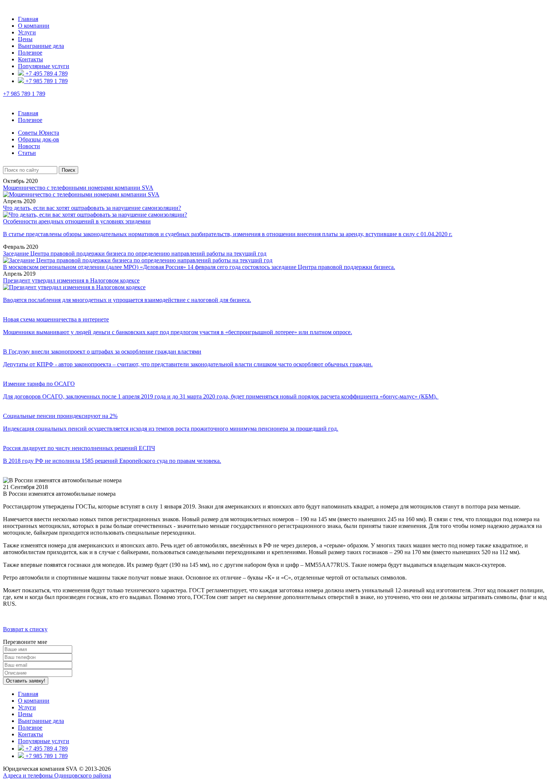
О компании (33, 25)
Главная (28, 19)
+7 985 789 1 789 (46, 81)
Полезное (30, 52)
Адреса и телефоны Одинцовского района (57, 775)
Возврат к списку (25, 629)
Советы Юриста (38, 132)
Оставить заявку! (25, 681)
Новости (29, 146)
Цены (25, 39)
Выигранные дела (41, 46)
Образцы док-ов (38, 139)
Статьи (27, 153)
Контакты (30, 59)
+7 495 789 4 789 (46, 73)
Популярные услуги (43, 66)
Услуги (27, 32)
